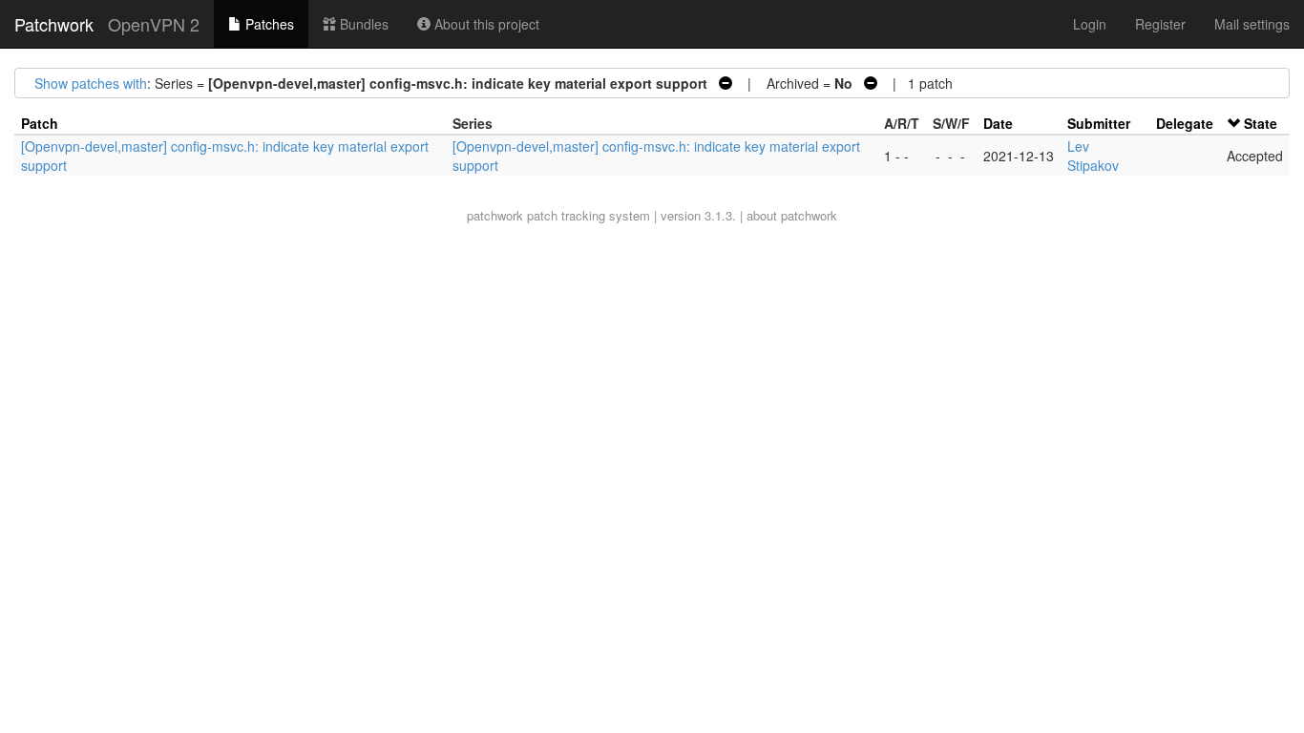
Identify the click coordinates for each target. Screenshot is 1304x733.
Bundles (362, 23)
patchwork (495, 215)
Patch (39, 123)
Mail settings (1252, 23)
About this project (485, 23)
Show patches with (90, 83)
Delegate (1184, 123)
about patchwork (792, 215)
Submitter (1098, 123)
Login (1089, 23)
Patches (268, 23)
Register (1160, 23)
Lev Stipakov (1093, 155)
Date (998, 123)
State (1260, 123)
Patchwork (54, 23)
